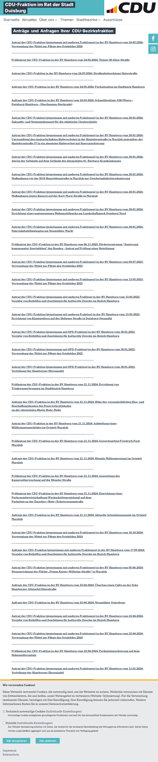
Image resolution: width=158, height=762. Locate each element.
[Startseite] (131, 2)
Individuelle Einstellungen (64, 711)
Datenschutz (11, 754)
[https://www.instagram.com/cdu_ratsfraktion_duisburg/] (153, 49)
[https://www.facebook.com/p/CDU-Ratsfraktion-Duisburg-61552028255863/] (153, 38)
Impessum (9, 750)
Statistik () (29, 722)
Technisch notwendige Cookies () (44, 711)
